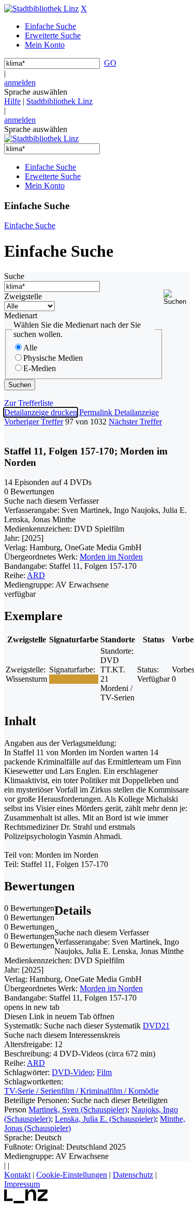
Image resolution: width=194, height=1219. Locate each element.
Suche (14, 276)
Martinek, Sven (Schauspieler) (77, 1109)
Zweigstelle (23, 296)
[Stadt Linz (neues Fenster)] (26, 1200)
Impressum (22, 1184)
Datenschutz (133, 1174)
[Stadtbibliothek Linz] (41, 8)
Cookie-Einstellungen (71, 1174)
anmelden (20, 82)
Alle (30, 347)
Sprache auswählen (35, 91)
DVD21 (156, 1025)
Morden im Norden (111, 556)
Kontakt (17, 1174)
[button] (176, 297)
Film (104, 1072)
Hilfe (12, 101)
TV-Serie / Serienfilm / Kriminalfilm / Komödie (81, 1090)
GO (110, 62)
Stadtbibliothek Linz (59, 101)
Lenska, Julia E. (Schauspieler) (105, 1118)
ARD (36, 575)
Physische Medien (53, 358)
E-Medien (39, 368)
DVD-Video (72, 1072)
